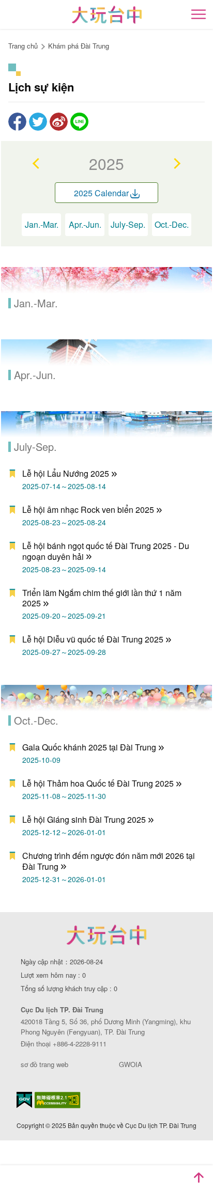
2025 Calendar (101, 193)
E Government (24, 1100)
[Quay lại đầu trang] (198, 1177)
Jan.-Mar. (41, 224)
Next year (176, 163)
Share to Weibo (59, 122)
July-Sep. (128, 224)
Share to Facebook (17, 122)
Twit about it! (38, 122)
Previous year (36, 163)
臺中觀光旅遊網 (107, 15)
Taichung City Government (106, 935)
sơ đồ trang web (44, 1064)
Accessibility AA (58, 1100)
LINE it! (79, 122)
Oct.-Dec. (172, 224)
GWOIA (130, 1064)
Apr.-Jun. (85, 224)
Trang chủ (23, 46)
